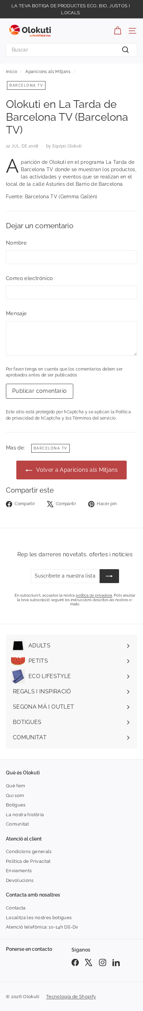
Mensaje (16, 313)
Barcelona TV (26, 85)
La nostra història (25, 814)
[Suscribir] (109, 576)
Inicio (11, 71)
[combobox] (71, 50)
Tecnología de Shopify (71, 996)
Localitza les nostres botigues (39, 917)
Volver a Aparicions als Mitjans (76, 470)
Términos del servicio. (95, 418)
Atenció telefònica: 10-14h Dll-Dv (42, 927)
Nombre (16, 243)
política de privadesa (94, 595)
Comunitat (17, 824)
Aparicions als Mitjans (47, 71)
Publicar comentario (39, 391)
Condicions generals (29, 851)
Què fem (15, 785)
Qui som (15, 795)
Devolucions (20, 880)
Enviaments (19, 870)
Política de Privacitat (28, 861)
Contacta (16, 907)
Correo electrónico (29, 278)
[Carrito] (117, 31)
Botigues (16, 804)
